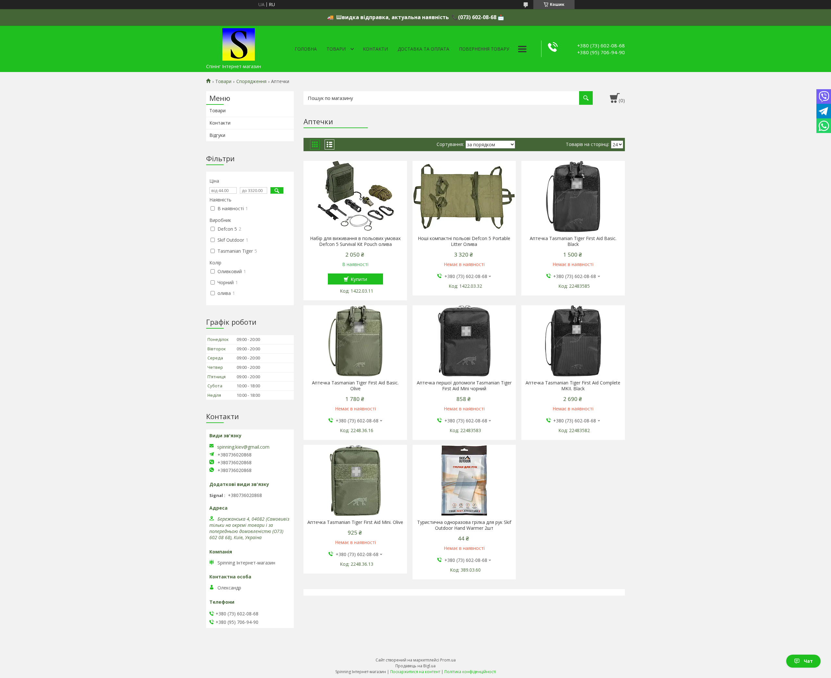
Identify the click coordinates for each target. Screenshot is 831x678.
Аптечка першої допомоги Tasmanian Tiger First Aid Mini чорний (464, 386)
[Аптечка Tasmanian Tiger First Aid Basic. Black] (573, 196)
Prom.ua (448, 660)
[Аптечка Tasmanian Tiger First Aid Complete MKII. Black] (573, 341)
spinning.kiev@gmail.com (243, 447)
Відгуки (217, 135)
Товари (336, 49)
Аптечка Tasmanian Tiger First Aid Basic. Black (573, 241)
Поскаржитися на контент (415, 671)
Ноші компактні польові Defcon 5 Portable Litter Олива (464, 241)
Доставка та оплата (423, 49)
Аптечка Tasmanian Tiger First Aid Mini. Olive (355, 522)
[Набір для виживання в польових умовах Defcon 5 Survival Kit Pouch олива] (355, 196)
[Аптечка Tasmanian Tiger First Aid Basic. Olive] (355, 341)
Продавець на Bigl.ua (415, 666)
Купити (359, 279)
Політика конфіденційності (470, 671)
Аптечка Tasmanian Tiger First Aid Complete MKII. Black (573, 386)
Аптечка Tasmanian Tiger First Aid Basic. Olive (355, 386)
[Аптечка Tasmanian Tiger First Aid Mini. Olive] (355, 480)
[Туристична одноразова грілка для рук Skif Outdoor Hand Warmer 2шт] (464, 480)
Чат (808, 661)
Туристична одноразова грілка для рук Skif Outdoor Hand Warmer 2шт (464, 525)
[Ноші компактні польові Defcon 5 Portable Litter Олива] (464, 196)
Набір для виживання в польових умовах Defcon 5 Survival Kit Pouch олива (355, 241)
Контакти (375, 49)
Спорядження (251, 81)
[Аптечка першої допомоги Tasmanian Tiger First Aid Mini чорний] (464, 341)
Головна (306, 49)
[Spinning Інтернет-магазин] (238, 43)
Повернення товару (484, 49)
